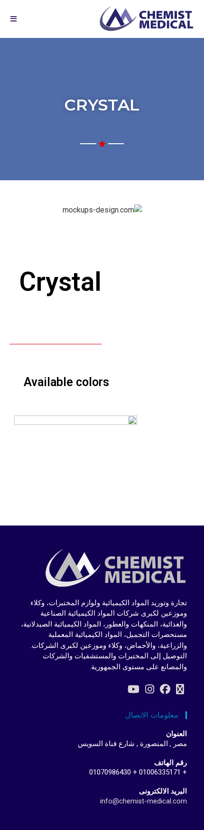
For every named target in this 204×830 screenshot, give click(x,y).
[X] (180, 689)
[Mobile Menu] (13, 19)
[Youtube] (133, 689)
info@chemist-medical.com (143, 801)
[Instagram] (149, 689)
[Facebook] (165, 689)
